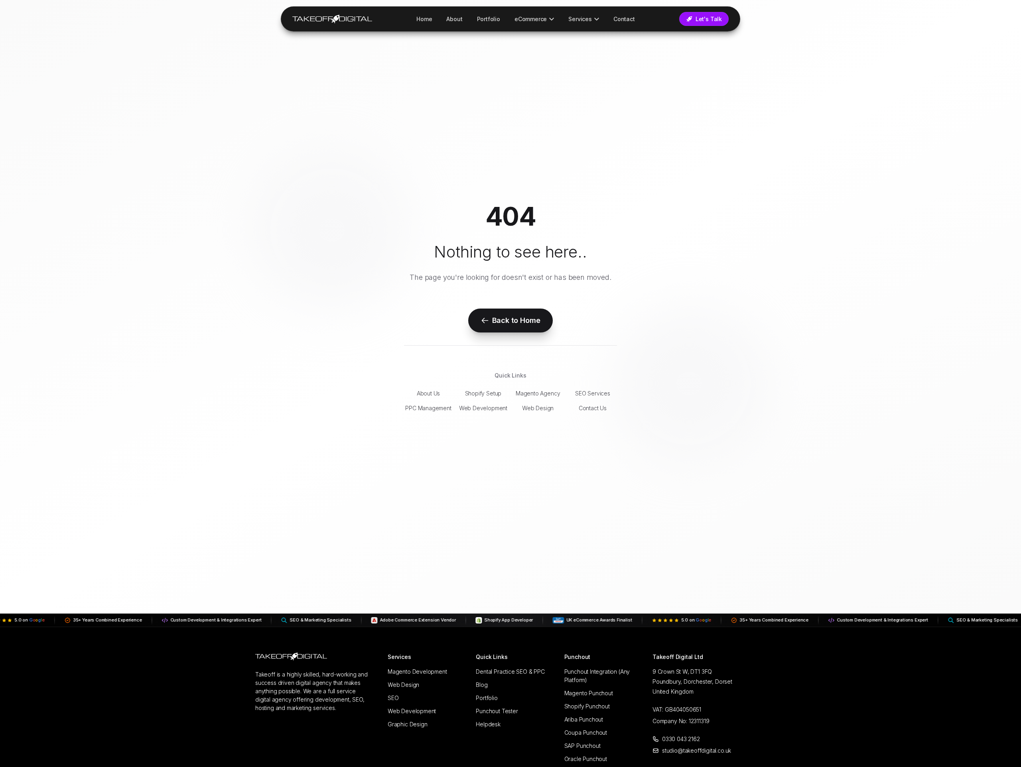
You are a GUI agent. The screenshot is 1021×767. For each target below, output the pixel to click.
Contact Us (593, 408)
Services (580, 19)
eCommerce (530, 19)
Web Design (538, 408)
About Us (428, 393)
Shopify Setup (483, 393)
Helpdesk (488, 724)
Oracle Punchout (585, 758)
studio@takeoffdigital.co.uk (696, 750)
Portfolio (488, 19)
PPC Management (428, 408)
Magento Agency (538, 393)
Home (424, 19)
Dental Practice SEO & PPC (510, 671)
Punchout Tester (497, 711)
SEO (393, 697)
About (454, 19)
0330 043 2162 (681, 739)
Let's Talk (709, 19)
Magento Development (417, 671)
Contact (624, 19)
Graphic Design (407, 724)
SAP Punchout (582, 745)
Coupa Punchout (585, 732)
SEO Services (592, 393)
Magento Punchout (588, 693)
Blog (481, 684)
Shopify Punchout (587, 706)
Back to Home (516, 320)
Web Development (483, 408)
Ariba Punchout (583, 719)
